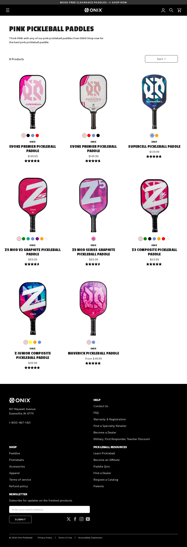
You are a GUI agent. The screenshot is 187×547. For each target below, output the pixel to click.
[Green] (23, 238)
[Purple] (37, 238)
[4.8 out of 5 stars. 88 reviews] (32, 160)
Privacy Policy (45, 537)
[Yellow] (30, 342)
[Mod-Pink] (93, 238)
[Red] (37, 135)
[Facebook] (75, 519)
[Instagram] (81, 519)
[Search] (171, 10)
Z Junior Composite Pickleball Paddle (32, 355)
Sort (160, 59)
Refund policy (18, 486)
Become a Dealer (105, 432)
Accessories (17, 466)
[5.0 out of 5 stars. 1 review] (32, 367)
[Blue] (32, 135)
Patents (99, 486)
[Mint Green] (28, 238)
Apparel (14, 473)
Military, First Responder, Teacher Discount (122, 439)
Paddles (14, 453)
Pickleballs (16, 460)
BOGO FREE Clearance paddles (93, 2)
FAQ (96, 412)
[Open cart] (179, 10)
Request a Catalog (106, 479)
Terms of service (20, 479)
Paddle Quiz (102, 466)
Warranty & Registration (110, 419)
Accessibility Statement (90, 537)
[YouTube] (88, 519)
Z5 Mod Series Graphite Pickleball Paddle (93, 252)
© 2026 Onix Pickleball (20, 537)
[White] (41, 135)
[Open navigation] (7, 10)
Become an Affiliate (107, 460)
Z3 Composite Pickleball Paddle (154, 252)
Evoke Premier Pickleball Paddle (32, 148)
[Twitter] (69, 519)
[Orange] (156, 135)
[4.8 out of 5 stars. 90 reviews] (93, 160)
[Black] (28, 135)
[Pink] (23, 135)
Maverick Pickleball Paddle (93, 353)
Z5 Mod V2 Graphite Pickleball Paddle (32, 252)
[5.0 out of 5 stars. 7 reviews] (154, 264)
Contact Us (101, 406)
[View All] (46, 238)
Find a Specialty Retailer (110, 426)
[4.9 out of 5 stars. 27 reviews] (154, 156)
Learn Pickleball (104, 453)
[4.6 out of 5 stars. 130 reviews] (32, 264)
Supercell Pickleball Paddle (154, 146)
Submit (20, 519)
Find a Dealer (102, 473)
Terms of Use (65, 537)
